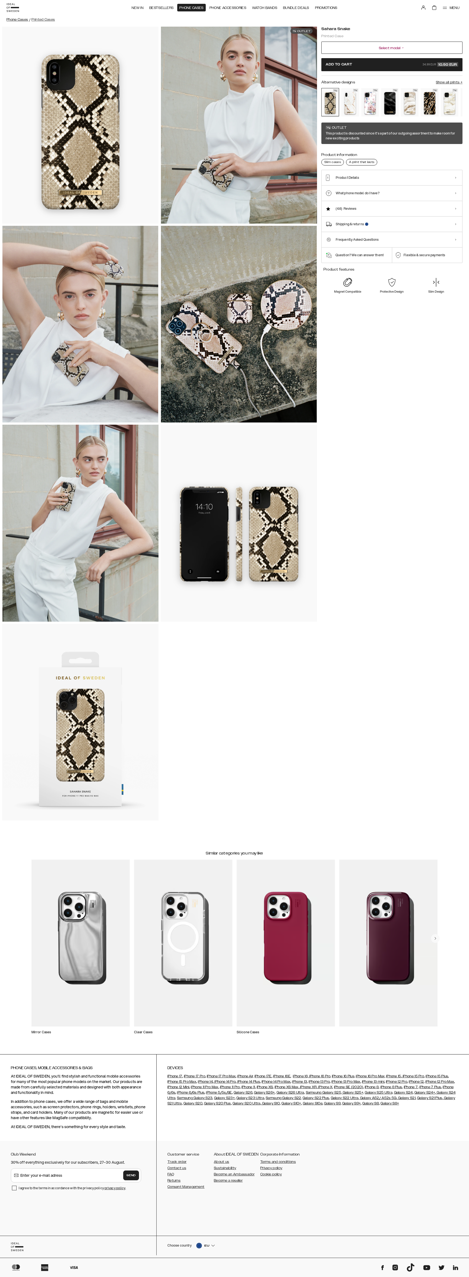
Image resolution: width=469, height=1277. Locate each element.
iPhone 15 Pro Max (181, 1082)
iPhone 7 (411, 1087)
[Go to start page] (13, 7)
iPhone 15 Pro (413, 1076)
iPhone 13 (299, 1082)
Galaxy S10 (270, 1103)
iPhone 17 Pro (194, 1076)
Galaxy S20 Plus (217, 1103)
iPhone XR (308, 1087)
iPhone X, (325, 1087)
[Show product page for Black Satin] (390, 102)
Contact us (176, 1168)
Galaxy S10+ (291, 1103)
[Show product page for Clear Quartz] (410, 102)
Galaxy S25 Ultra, (379, 1092)
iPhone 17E (263, 1076)
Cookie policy (271, 1174)
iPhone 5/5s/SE (219, 1092)
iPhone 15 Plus (437, 1076)
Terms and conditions (278, 1162)
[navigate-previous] (435, 938)
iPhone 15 (393, 1076)
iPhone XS (265, 1087)
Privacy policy (271, 1168)
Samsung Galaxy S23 (194, 1098)
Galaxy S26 (243, 1092)
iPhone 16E (281, 1076)
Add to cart (391, 64)
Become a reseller (228, 1180)
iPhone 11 (248, 1087)
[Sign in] (423, 7)
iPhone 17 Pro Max (221, 1076)
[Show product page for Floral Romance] (370, 102)
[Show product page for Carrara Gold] (350, 102)
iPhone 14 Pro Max (276, 1082)
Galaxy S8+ (390, 1103)
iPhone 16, (300, 1076)
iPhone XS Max (287, 1087)
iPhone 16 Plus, (343, 1076)
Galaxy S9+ (351, 1103)
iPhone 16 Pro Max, (370, 1076)
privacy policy (114, 1188)
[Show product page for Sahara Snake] (330, 102)
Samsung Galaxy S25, (324, 1092)
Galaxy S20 (192, 1103)
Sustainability (225, 1168)
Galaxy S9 (332, 1103)
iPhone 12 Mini (178, 1087)
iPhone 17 (174, 1076)
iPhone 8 (372, 1087)
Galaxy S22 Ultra (345, 1098)
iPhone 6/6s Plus (190, 1092)
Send (131, 1175)
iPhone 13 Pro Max (345, 1082)
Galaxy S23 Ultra (250, 1098)
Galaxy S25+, (353, 1092)
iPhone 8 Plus (391, 1087)
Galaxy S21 (406, 1098)
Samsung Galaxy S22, (284, 1098)
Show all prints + (449, 82)
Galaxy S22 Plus (316, 1098)
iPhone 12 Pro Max (439, 1082)
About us (221, 1162)
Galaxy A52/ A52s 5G (378, 1098)
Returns (173, 1180)
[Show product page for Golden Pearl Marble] (449, 102)
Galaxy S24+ (424, 1092)
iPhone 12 (416, 1082)
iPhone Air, (245, 1076)
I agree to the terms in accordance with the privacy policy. (72, 1188)
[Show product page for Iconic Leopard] (429, 102)
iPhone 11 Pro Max (204, 1087)
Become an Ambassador (234, 1174)
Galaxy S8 (370, 1103)
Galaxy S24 (403, 1092)
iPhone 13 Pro (319, 1082)
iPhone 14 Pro (225, 1082)
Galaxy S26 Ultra (290, 1092)
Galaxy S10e (312, 1103)
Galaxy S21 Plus (429, 1098)
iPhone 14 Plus (248, 1082)
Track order (176, 1162)
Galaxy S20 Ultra (247, 1103)
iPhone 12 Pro (396, 1082)
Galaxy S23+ (224, 1098)
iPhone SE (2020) (348, 1087)
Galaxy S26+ (264, 1092)
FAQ (170, 1174)
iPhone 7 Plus (430, 1087)
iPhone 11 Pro (230, 1087)
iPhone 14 (205, 1082)
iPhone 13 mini (373, 1082)
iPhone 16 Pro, (319, 1076)
